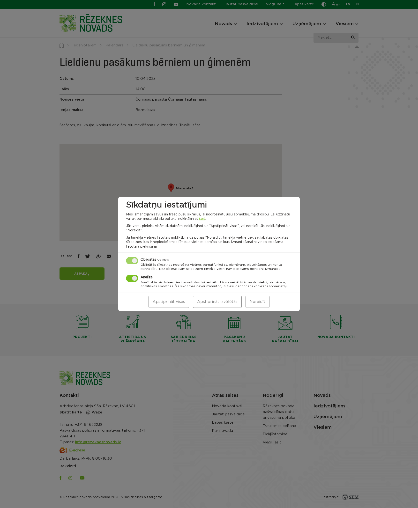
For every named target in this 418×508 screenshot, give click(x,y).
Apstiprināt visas (169, 302)
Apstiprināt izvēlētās (217, 302)
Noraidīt (257, 302)
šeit (202, 219)
